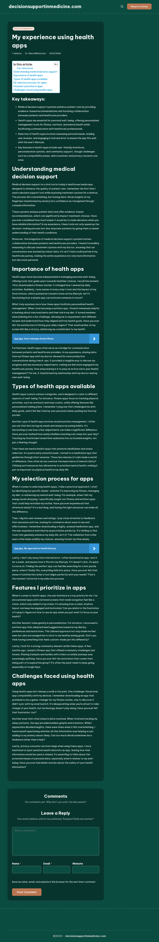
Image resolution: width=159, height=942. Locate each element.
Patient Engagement (23, 28)
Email (47, 863)
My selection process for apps (30, 82)
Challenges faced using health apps (32, 89)
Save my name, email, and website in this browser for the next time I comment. (54, 881)
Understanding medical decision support (35, 71)
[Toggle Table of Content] (54, 64)
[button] (139, 6)
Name (16, 863)
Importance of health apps (28, 75)
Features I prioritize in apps (28, 86)
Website (77, 863)
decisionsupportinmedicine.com (45, 6)
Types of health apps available (30, 79)
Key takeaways (25, 68)
